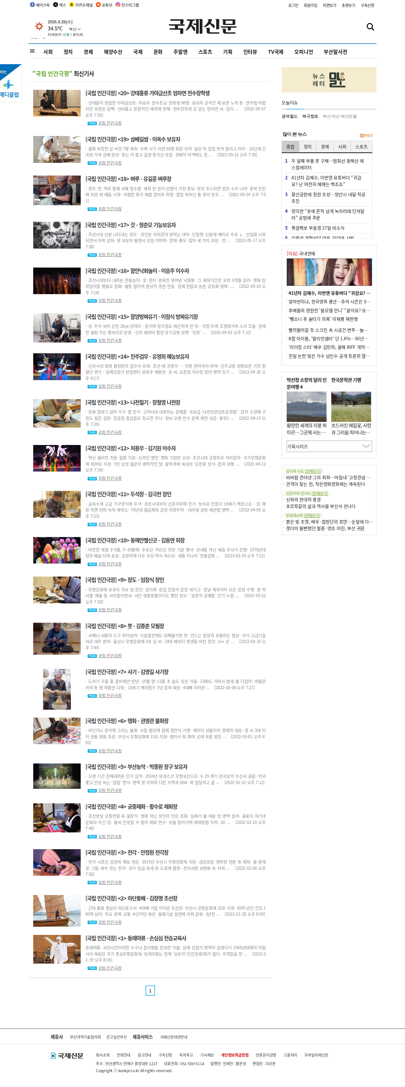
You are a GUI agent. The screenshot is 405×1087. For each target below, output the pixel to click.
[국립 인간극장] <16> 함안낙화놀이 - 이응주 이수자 (137, 271)
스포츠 (205, 51)
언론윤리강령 (266, 1055)
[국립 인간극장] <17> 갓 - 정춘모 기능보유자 (130, 225)
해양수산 (113, 51)
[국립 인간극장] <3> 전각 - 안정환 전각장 (126, 852)
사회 (48, 51)
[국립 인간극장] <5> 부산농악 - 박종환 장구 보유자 (136, 766)
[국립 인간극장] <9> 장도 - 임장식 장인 (124, 580)
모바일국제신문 (316, 1055)
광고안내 (144, 1055)
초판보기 (348, 5)
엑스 (62, 5)
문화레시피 (303, 515)
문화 (158, 51)
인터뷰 (250, 51)
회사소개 (102, 1055)
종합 (290, 146)
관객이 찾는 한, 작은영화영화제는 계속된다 (325, 484)
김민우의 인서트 (307, 493)
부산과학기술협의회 (85, 1037)
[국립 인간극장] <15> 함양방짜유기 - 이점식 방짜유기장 (141, 316)
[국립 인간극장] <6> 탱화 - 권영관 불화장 (126, 721)
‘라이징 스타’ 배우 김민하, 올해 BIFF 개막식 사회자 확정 (340, 347)
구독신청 (367, 5)
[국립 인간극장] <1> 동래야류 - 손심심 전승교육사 (135, 938)
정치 (68, 51)
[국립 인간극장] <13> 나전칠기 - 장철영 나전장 (132, 402)
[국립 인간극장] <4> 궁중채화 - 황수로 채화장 (131, 806)
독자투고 (186, 1055)
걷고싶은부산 (116, 1037)
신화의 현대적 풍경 (303, 499)
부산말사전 (335, 51)
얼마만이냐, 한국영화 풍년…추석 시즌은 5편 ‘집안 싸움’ (340, 301)
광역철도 (290, 116)
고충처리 (290, 1055)
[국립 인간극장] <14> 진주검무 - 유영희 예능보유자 (137, 356)
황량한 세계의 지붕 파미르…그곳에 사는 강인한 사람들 (307, 432)
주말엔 (180, 51)
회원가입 (310, 5)
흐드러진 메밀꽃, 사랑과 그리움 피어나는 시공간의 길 (351, 432)
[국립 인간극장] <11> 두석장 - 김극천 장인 (128, 494)
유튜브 (107, 5)
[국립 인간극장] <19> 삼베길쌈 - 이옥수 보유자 (132, 139)
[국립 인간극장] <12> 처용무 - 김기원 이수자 (130, 448)
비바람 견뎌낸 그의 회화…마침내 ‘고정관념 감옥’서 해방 (337, 477)
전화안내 (123, 1055)
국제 (138, 51)
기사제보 (207, 1055)
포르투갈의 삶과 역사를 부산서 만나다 (321, 506)
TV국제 (276, 51)
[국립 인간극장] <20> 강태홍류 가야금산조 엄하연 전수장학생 (147, 93)
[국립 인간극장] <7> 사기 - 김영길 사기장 (126, 672)
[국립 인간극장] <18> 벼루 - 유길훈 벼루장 (128, 178)
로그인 (293, 5)
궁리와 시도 (303, 471)
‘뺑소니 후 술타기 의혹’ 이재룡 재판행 (323, 319)
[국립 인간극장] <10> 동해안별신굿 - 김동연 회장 (134, 540)
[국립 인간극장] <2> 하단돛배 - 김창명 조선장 (131, 898)
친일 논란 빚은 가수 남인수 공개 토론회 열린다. (332, 356)
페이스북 (43, 5)
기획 (228, 51)
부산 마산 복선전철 (340, 116)
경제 (88, 51)
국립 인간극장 (110, 123)
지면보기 (329, 5)
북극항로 (310, 116)
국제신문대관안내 (173, 1037)
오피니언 (303, 51)
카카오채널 (83, 5)
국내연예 (301, 253)
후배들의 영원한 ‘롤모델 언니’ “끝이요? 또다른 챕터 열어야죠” (346, 310)
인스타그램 (130, 5)
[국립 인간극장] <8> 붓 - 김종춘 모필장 (124, 626)
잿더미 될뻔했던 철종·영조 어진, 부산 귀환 (325, 528)
